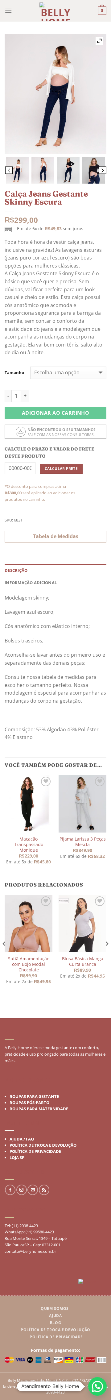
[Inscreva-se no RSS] (44, 1190)
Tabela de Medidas (55, 536)
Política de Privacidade (35, 1151)
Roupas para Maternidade (39, 1108)
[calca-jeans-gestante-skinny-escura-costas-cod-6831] (42, 170)
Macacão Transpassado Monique (28, 844)
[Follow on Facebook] (10, 1190)
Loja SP (17, 1157)
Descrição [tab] (16, 570)
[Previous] (4, 956)
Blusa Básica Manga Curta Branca (82, 961)
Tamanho (14, 372)
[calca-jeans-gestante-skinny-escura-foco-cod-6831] (93, 170)
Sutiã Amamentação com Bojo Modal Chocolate (28, 964)
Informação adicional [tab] (31, 582)
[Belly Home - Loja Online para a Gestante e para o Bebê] (55, 11)
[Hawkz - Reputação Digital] (92, 1282)
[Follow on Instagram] (21, 1190)
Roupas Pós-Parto (29, 1102)
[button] (97, 1386)
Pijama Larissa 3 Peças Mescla (83, 841)
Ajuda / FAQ (22, 1139)
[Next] (107, 956)
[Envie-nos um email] (32, 1190)
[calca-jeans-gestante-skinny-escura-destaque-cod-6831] (17, 170)
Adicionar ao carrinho (55, 412)
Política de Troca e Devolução (43, 1145)
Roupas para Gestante (34, 1096)
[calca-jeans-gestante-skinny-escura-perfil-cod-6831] (68, 170)
